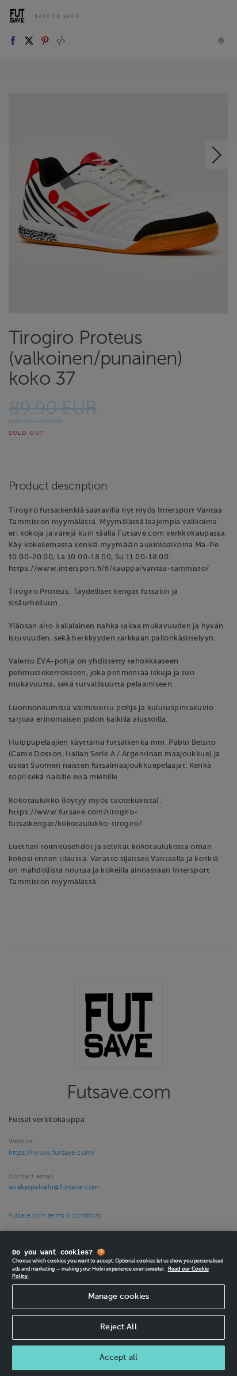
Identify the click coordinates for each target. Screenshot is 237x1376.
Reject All (118, 1326)
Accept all (118, 1357)
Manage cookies (118, 1296)
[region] (118, 1303)
